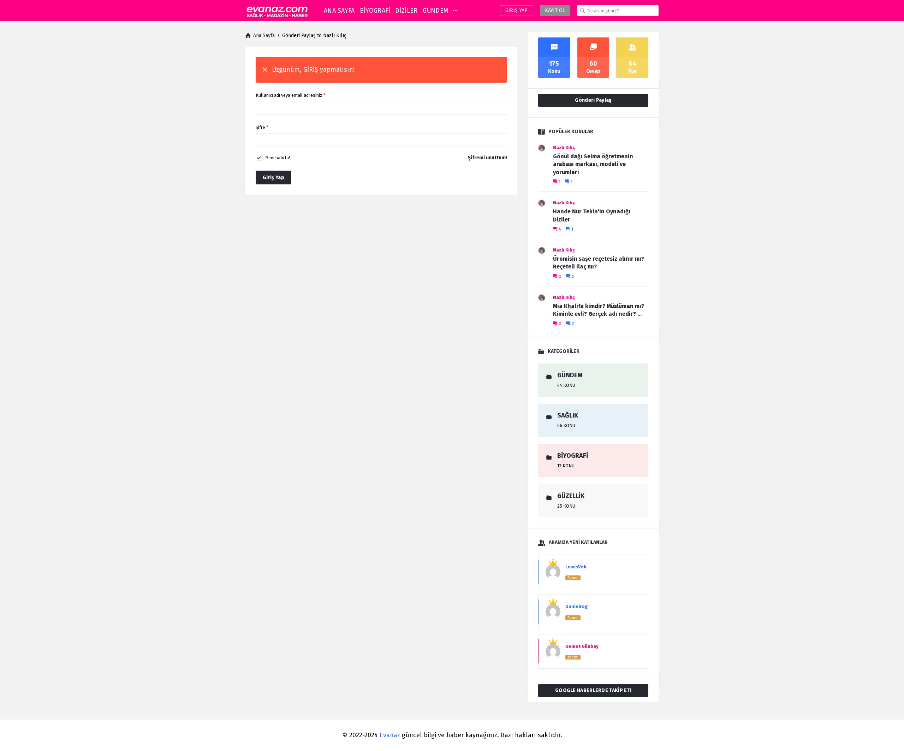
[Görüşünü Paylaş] (889, 732)
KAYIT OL (555, 10)
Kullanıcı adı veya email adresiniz (291, 95)
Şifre (262, 127)
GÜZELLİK (570, 496)
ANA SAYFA (339, 10)
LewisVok (575, 566)
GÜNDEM (435, 10)
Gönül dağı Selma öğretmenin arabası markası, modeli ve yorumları (593, 164)
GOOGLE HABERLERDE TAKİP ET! (593, 690)
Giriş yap (273, 178)
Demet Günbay (582, 646)
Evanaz (390, 735)
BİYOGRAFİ (375, 10)
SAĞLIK (567, 415)
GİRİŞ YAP (516, 10)
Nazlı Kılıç (564, 147)
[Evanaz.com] (277, 10)
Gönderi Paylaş (593, 100)
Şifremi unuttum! (487, 158)
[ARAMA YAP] (582, 10)
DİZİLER (406, 10)
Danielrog (576, 606)
